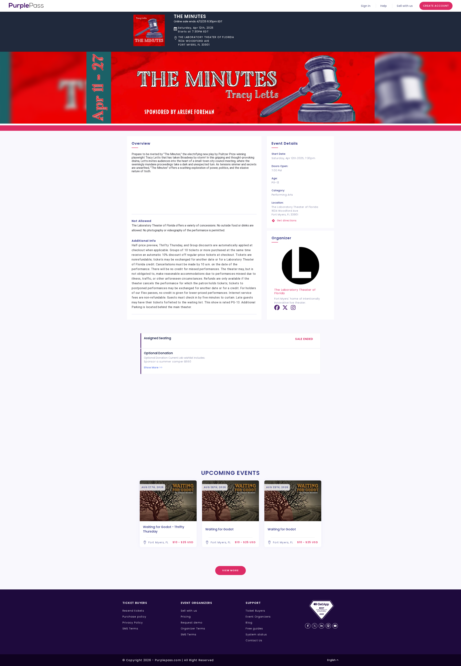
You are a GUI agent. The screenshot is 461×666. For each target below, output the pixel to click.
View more (230, 570)
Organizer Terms (193, 628)
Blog (249, 622)
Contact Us (254, 640)
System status (256, 634)
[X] (285, 309)
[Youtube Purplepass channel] (335, 626)
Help (383, 6)
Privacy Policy (132, 622)
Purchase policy (134, 616)
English (331, 660)
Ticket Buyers (255, 610)
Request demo (191, 622)
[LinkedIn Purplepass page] (321, 626)
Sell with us (405, 6)
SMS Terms (130, 628)
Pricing (186, 616)
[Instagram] (293, 309)
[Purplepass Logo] (26, 6)
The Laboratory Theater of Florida (295, 291)
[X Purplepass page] (314, 626)
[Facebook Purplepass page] (307, 626)
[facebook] (277, 309)
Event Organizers (258, 616)
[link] (300, 220)
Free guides (254, 628)
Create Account (436, 6)
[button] (204, 41)
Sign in (365, 6)
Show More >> (153, 367)
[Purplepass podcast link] (328, 626)
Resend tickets (133, 610)
